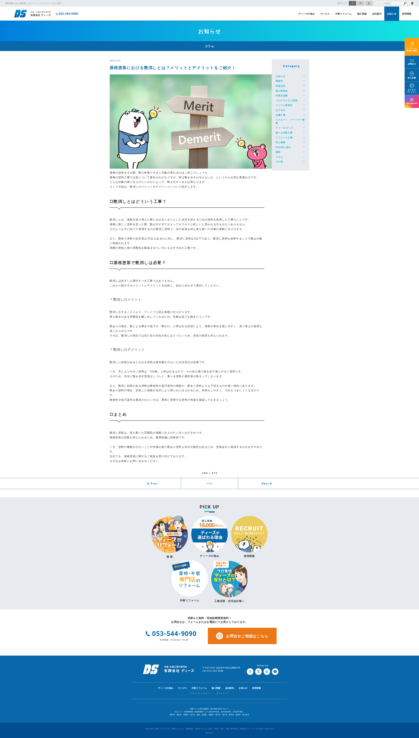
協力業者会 (282, 90)
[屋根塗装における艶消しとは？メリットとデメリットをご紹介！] (193, 166)
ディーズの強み (306, 13)
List (210, 483)
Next (265, 483)
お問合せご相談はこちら (247, 636)
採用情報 (406, 13)
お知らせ (391, 13)
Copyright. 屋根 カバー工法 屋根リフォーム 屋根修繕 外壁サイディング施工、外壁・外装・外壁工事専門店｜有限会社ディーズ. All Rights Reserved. (209, 729)
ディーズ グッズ (284, 127)
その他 (279, 161)
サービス (325, 13)
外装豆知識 (282, 95)
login (412, 3)
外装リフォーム (343, 13)
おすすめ (280, 110)
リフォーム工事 (284, 137)
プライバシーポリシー (200, 693)
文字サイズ (342, 3)
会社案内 (377, 13)
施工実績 (362, 13)
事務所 (279, 80)
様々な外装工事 (284, 132)
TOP (411, 689)
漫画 (278, 151)
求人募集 (280, 142)
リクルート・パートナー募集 (290, 121)
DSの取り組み (283, 147)
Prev (154, 483)
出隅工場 (280, 115)
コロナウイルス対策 (287, 100)
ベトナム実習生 (284, 105)
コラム (279, 156)
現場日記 (280, 85)
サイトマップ (222, 693)
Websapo (209, 733)
